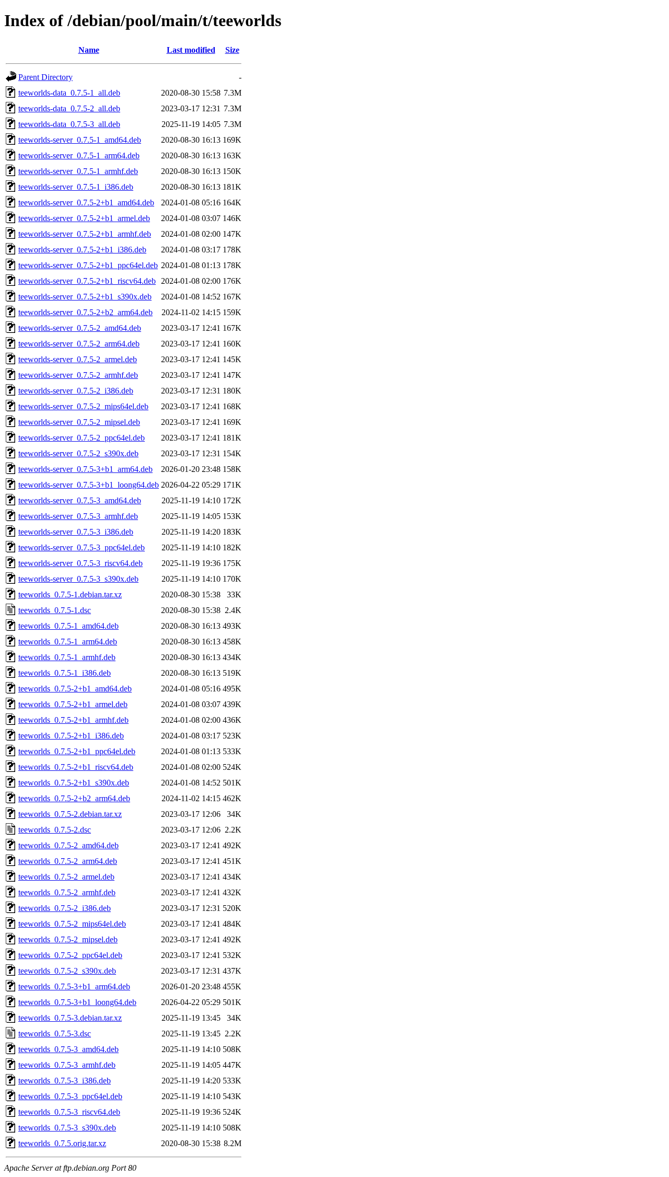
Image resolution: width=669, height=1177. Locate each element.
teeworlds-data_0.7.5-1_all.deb (69, 92)
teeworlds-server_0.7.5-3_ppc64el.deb (81, 547)
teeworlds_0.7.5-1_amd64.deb (68, 625)
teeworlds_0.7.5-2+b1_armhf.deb (73, 720)
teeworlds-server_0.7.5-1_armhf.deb (78, 171)
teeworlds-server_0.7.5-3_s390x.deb (78, 578)
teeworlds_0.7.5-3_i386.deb (64, 1080)
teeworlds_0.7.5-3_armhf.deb (67, 1064)
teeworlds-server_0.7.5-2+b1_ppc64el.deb (88, 265)
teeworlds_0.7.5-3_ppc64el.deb (70, 1096)
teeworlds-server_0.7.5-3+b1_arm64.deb (85, 469)
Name (88, 49)
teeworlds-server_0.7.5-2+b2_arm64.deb (85, 312)
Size (232, 49)
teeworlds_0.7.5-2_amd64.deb (68, 845)
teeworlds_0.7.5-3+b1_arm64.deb (74, 986)
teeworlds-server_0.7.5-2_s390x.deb (78, 453)
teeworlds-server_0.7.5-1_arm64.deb (79, 155)
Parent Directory (45, 77)
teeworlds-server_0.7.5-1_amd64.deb (79, 139)
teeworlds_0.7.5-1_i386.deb (64, 672)
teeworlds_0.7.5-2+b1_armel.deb (73, 704)
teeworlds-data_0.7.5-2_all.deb (69, 108)
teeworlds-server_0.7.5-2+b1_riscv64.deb (87, 280)
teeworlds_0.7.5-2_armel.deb (66, 876)
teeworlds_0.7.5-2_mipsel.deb (68, 939)
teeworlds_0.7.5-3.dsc (54, 1033)
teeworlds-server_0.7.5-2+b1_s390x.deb (85, 296)
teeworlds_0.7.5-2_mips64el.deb (72, 923)
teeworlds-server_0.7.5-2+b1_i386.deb (82, 249)
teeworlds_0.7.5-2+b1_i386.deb (71, 735)
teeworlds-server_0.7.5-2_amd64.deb (79, 328)
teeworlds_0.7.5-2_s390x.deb (67, 970)
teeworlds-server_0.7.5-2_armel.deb (77, 359)
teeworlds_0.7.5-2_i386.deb (64, 908)
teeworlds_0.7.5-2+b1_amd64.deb (75, 688)
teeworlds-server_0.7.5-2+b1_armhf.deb (84, 233)
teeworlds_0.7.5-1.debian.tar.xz (70, 594)
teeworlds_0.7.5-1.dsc (54, 610)
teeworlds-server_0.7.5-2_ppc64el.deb (81, 437)
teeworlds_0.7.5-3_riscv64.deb (69, 1111)
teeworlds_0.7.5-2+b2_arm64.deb (74, 798)
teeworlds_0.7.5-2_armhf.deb (67, 892)
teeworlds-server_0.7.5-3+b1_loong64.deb (88, 484)
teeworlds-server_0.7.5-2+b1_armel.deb (84, 218)
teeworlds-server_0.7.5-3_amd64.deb (79, 500)
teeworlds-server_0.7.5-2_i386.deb (75, 390)
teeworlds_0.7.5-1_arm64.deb (67, 641)
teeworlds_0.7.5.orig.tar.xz (62, 1143)
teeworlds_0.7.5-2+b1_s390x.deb (73, 782)
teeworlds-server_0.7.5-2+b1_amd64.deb (86, 202)
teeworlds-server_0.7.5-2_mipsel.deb (79, 422)
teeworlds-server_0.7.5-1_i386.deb (75, 186)
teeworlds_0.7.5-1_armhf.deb (67, 657)
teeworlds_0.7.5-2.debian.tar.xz (70, 814)
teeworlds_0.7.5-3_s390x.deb (67, 1127)
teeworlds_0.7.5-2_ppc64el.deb (70, 955)
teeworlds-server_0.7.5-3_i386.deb (75, 531)
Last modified (191, 49)
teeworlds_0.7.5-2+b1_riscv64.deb (75, 767)
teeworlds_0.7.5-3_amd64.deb (68, 1049)
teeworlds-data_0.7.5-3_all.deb (69, 124)
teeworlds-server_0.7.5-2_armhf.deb (78, 375)
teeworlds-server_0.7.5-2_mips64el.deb (83, 406)
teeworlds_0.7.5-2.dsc (54, 829)
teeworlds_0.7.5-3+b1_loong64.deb (77, 1002)
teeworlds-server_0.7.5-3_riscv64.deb (80, 563)
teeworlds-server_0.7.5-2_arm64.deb (79, 343)
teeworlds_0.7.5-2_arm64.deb (67, 861)
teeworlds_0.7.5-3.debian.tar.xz (70, 1017)
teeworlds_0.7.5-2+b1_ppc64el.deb (76, 751)
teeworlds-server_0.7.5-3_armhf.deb (78, 516)
